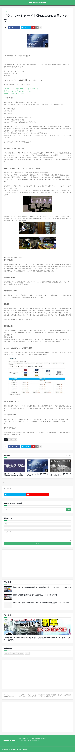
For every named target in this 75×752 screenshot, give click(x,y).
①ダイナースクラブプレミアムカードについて (18, 91)
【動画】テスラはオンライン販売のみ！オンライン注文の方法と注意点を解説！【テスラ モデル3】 (41, 603)
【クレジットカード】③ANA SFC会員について (37, 475)
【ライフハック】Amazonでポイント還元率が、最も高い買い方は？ (14, 475)
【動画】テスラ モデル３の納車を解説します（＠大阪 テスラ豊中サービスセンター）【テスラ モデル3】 (42, 588)
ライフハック (20, 653)
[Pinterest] (33, 27)
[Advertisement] (15, 562)
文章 (15, 439)
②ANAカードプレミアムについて (14, 93)
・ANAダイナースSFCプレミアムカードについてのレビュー (22, 89)
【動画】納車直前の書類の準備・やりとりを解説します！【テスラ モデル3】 (35, 595)
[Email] (37, 27)
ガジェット (7, 653)
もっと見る (68, 455)
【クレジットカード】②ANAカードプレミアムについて (60, 475)
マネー (10, 11)
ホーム (5, 11)
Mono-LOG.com (37, 2)
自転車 (27, 653)
